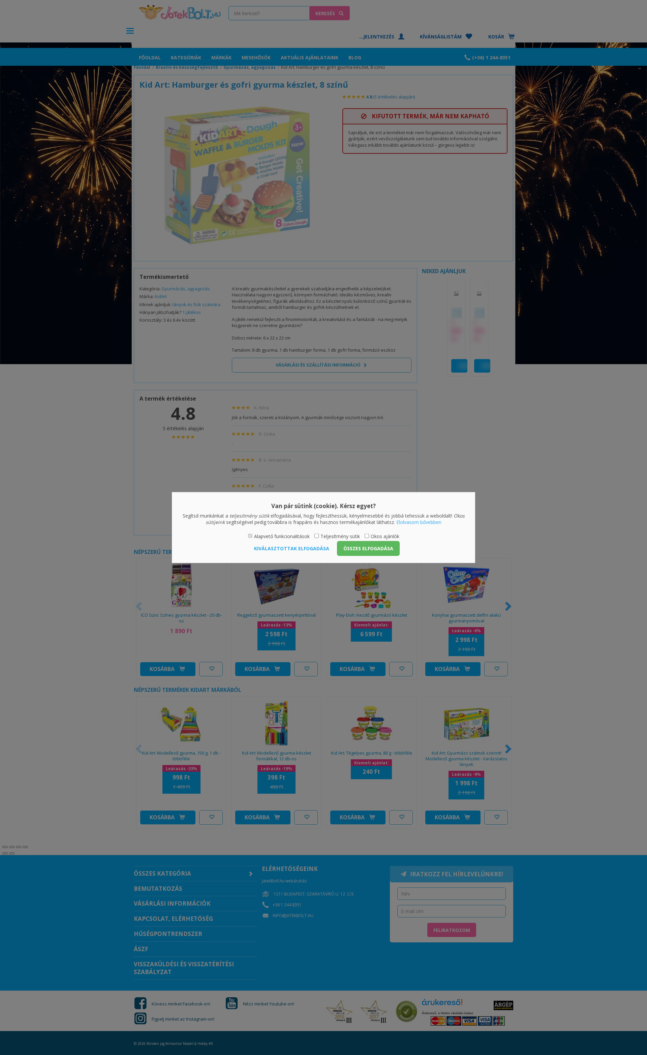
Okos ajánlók (385, 536)
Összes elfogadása (368, 548)
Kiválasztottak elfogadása (291, 548)
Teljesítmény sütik (340, 536)
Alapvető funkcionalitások (282, 536)
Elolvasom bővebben (418, 522)
